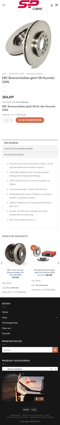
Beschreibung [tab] (11, 143)
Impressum (15, 415)
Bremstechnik (16, 74)
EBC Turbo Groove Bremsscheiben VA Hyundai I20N (15, 272)
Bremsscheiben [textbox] (28, 369)
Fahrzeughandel (10, 322)
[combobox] (30, 369)
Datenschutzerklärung (42, 417)
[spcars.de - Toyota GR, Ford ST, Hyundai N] (30, 5)
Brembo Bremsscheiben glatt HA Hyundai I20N (44, 271)
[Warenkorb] (56, 5)
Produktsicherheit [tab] (14, 155)
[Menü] (3, 5)
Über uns (6, 328)
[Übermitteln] (55, 349)
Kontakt (6, 333)
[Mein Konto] (51, 5)
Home (5, 312)
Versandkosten (22, 102)
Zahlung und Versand (33, 415)
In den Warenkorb (29, 120)
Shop (4, 317)
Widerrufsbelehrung (17, 417)
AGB (47, 415)
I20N (4, 74)
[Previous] (2, 268)
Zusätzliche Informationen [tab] (18, 149)
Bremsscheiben (35, 74)
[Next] (58, 268)
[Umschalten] (57, 317)
